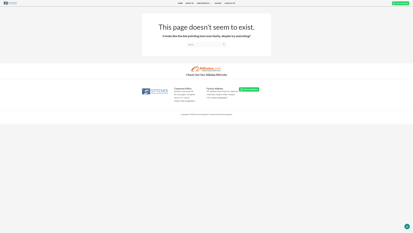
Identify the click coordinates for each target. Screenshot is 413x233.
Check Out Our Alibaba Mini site (206, 74)
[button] (210, 3)
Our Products (203, 3)
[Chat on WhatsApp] (255, 89)
